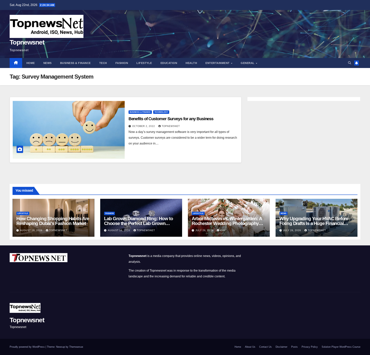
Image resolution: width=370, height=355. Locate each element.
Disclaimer (281, 346)
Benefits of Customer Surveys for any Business (171, 118)
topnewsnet (171, 126)
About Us (250, 346)
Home (30, 63)
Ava (222, 230)
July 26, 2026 (204, 230)
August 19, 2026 (31, 230)
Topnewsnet (27, 42)
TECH (103, 63)
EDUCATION (169, 63)
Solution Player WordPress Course (341, 346)
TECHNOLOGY (161, 112)
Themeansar (76, 346)
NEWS (47, 63)
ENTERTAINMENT (217, 63)
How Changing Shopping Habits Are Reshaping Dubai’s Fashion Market (52, 221)
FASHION (121, 63)
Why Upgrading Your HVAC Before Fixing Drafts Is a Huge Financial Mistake (313, 223)
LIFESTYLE (144, 63)
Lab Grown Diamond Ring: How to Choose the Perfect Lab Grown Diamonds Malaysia (138, 223)
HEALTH (191, 63)
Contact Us (265, 346)
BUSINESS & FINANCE (75, 63)
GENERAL (248, 63)
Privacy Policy (310, 346)
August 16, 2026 (119, 230)
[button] (349, 63)
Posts (294, 346)
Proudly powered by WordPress (27, 346)
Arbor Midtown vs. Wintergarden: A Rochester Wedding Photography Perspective (227, 223)
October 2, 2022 (144, 126)
